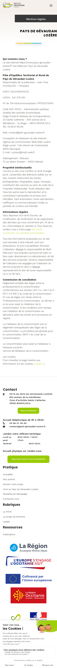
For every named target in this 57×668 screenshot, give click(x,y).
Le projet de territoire (14, 516)
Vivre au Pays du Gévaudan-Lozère (20, 489)
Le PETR (7, 511)
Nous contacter (28, 410)
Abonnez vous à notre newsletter (28, 459)
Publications (9, 534)
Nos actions (9, 479)
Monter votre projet (13, 484)
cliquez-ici (39, 363)
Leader (6, 521)
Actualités (8, 474)
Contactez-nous (11, 499)
